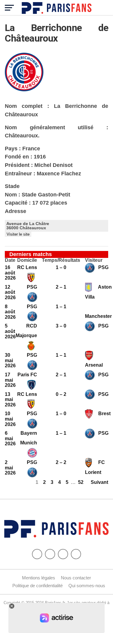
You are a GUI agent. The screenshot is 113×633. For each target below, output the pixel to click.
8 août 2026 (10, 312)
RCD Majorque (26, 330)
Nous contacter (76, 577)
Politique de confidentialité (37, 585)
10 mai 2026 (10, 419)
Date (10, 260)
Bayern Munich (28, 438)
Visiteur (93, 260)
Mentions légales (38, 577)
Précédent (16, 482)
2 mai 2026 (10, 467)
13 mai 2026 (10, 399)
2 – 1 (61, 287)
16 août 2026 (10, 272)
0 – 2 (61, 394)
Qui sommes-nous (86, 585)
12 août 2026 (10, 292)
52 (80, 482)
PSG (102, 267)
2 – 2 (61, 462)
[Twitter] (50, 554)
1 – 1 (61, 306)
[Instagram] (76, 554)
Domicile (27, 260)
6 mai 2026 (10, 438)
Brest (104, 413)
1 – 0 (61, 267)
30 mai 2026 (10, 360)
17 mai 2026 (10, 380)
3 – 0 (61, 325)
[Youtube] (63, 554)
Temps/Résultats (61, 260)
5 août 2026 (10, 331)
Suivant (99, 482)
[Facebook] (37, 554)
